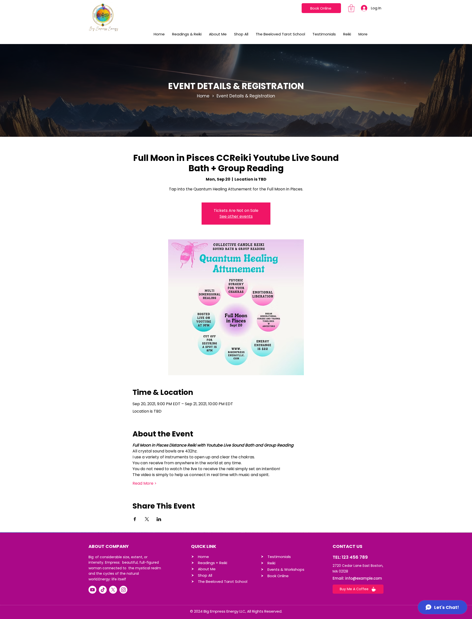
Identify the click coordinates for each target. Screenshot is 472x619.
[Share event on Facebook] (135, 519)
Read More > (145, 483)
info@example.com (363, 578)
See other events (236, 216)
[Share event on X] (147, 519)
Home (203, 96)
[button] (351, 8)
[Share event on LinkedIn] (159, 519)
